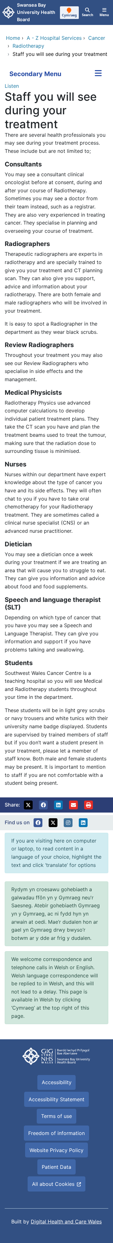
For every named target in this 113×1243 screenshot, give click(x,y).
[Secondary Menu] (98, 74)
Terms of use (56, 1116)
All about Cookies (53, 1184)
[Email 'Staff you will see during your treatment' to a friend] (73, 805)
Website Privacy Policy (56, 1150)
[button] (28, 805)
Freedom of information (56, 1133)
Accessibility (57, 1082)
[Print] (88, 805)
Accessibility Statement (56, 1099)
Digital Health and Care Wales (66, 1221)
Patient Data (56, 1167)
